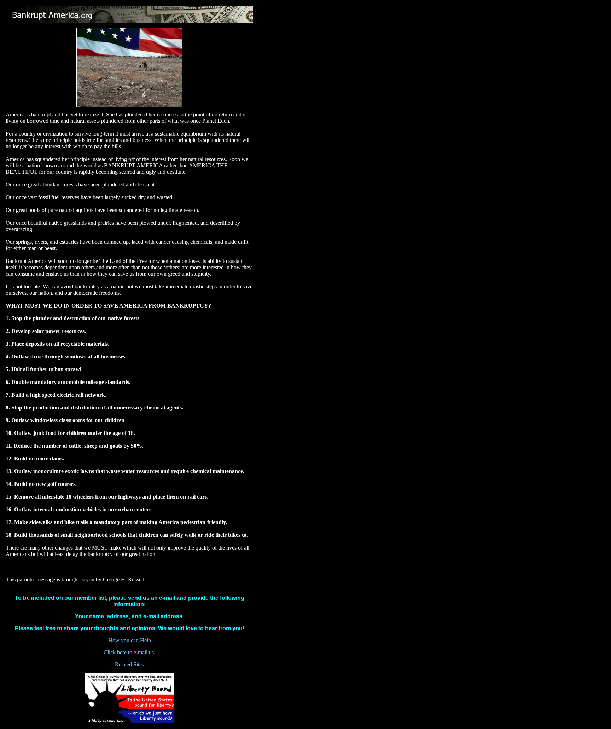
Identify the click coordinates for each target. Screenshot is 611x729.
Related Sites (129, 664)
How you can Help (129, 640)
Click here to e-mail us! (130, 652)
